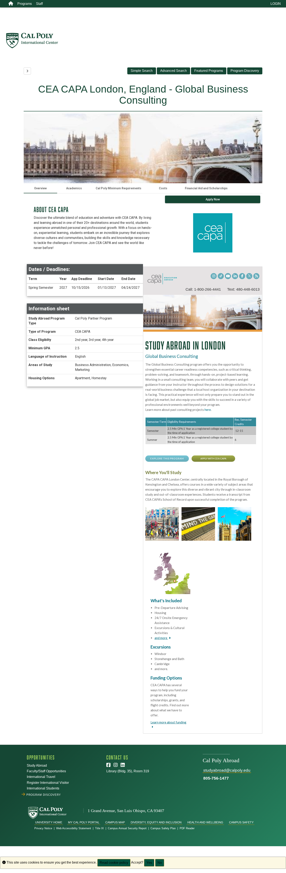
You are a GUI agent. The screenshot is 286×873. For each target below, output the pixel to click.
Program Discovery (245, 70)
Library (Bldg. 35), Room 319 (127, 771)
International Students (43, 788)
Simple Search (142, 70)
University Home (48, 822)
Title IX (99, 828)
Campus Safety (241, 822)
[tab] (40, 188)
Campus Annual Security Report (127, 828)
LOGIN (276, 3)
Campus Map (115, 822)
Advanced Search (173, 70)
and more (161, 638)
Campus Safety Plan (163, 828)
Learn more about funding (168, 722)
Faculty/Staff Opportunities (46, 771)
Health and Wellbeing (205, 822)
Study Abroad (37, 765)
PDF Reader (187, 828)
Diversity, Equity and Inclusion (156, 822)
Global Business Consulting (171, 356)
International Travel (41, 777)
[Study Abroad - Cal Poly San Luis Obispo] (146, 40)
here (208, 409)
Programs (24, 3)
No (159, 862)
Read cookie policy (114, 862)
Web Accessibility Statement (73, 828)
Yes (149, 862)
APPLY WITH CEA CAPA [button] (213, 458)
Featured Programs (208, 70)
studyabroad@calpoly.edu (226, 770)
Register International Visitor (48, 782)
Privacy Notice (43, 828)
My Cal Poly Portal (83, 822)
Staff (39, 3)
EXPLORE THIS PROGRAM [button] (167, 458)
